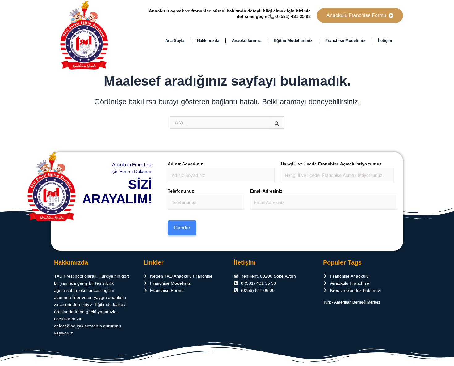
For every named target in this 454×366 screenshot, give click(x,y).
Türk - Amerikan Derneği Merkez (351, 302)
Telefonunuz (181, 191)
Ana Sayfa (174, 40)
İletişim (385, 40)
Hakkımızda (208, 40)
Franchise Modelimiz (345, 40)
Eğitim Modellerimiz (293, 40)
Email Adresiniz (266, 191)
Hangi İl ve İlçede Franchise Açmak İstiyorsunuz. (332, 163)
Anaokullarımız (246, 40)
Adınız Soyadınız (185, 163)
